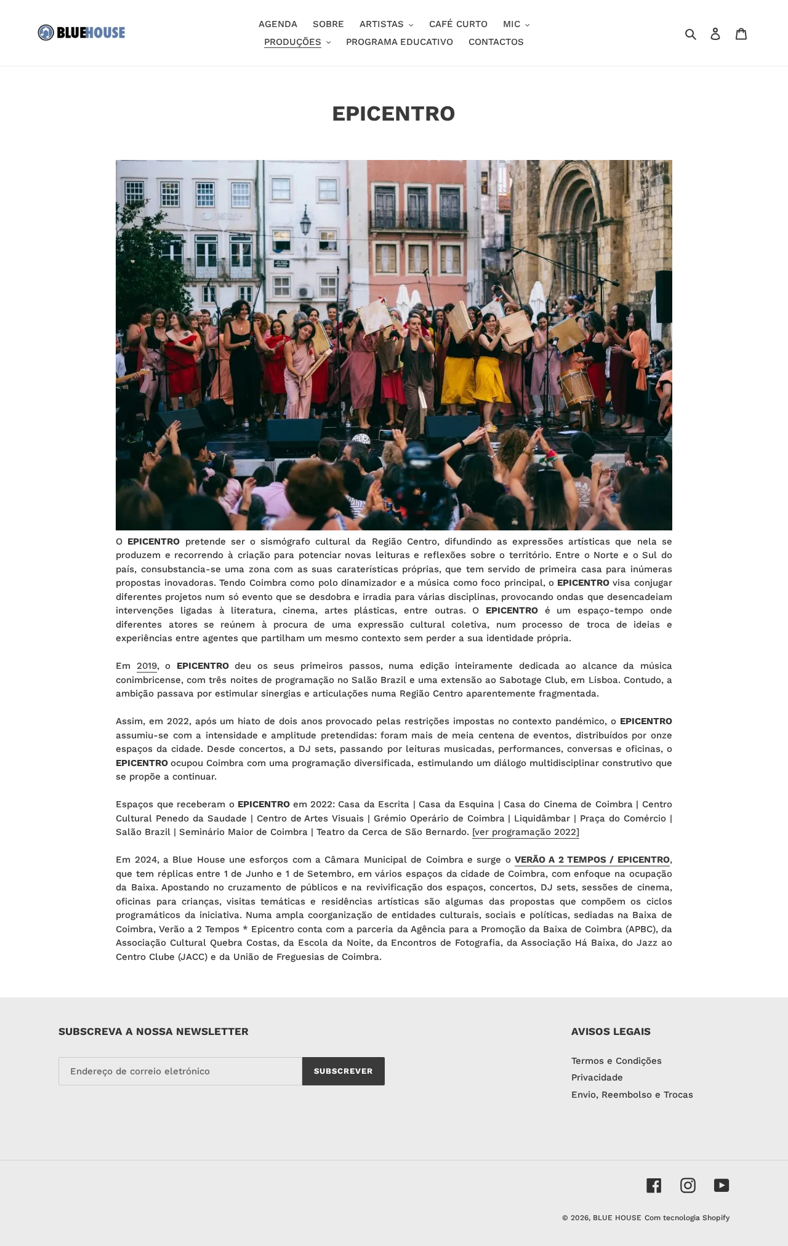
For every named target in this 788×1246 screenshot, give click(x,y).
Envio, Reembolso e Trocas (632, 1094)
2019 (147, 665)
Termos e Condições (616, 1060)
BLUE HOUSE (617, 1217)
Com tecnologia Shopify (687, 1217)
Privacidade (597, 1077)
